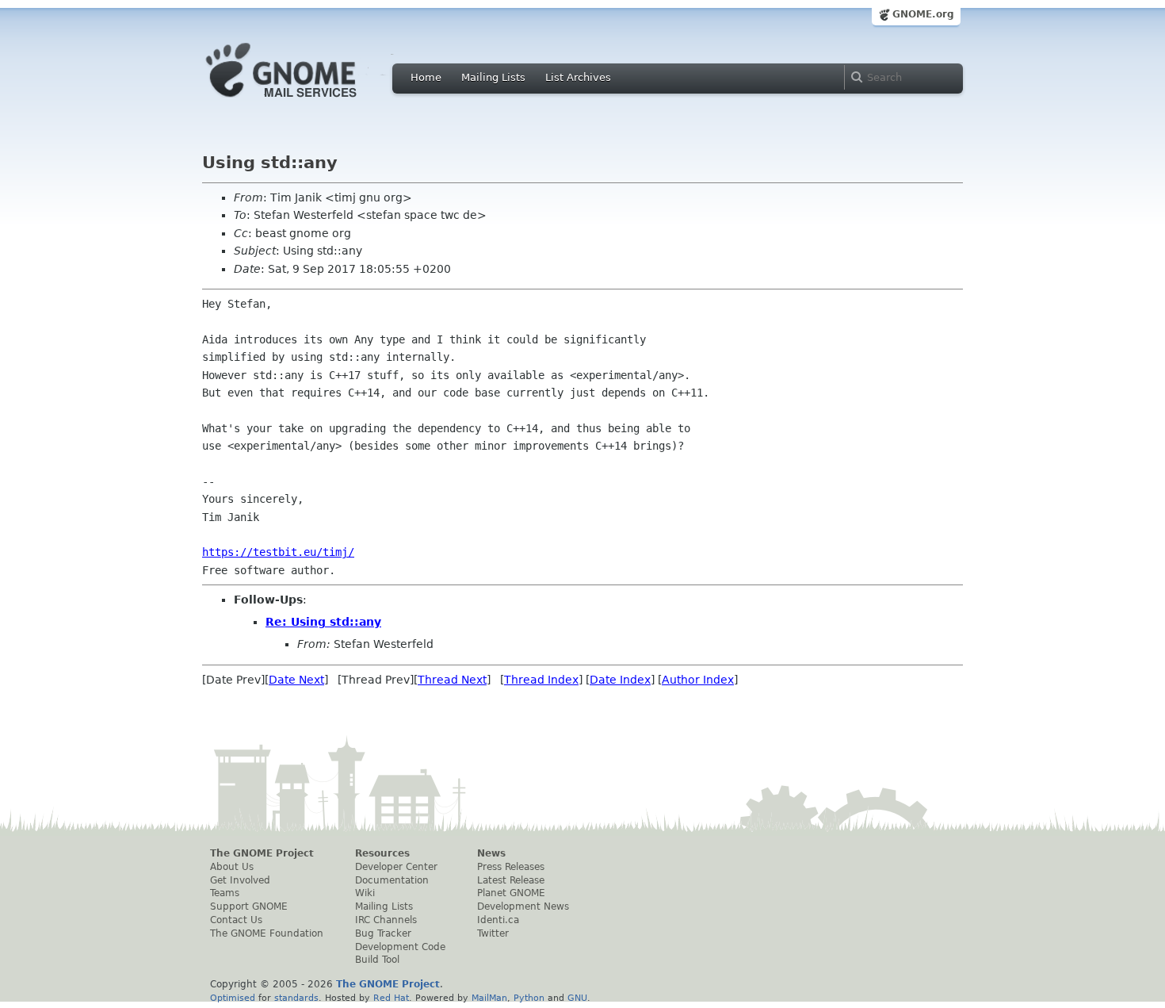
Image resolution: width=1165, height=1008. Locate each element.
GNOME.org (923, 14)
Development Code (400, 946)
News (491, 853)
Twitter (493, 933)
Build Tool (377, 959)
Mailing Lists (493, 77)
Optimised (232, 997)
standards (296, 997)
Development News (523, 906)
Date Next (296, 679)
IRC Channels (386, 920)
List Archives (578, 77)
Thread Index (541, 679)
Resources (382, 853)
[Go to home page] (305, 101)
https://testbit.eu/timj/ (278, 552)
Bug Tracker (383, 933)
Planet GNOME (511, 893)
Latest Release (510, 880)
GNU (577, 997)
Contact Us (236, 920)
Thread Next (452, 679)
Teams (224, 893)
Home (426, 77)
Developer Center (396, 866)
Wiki (365, 893)
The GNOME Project (262, 853)
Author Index (698, 679)
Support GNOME (249, 906)
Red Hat (391, 997)
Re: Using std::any (323, 621)
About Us (232, 866)
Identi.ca (498, 920)
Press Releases (510, 866)
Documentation (392, 880)
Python (529, 997)
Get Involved (240, 880)
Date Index (620, 679)
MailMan (489, 997)
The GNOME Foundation (266, 933)
